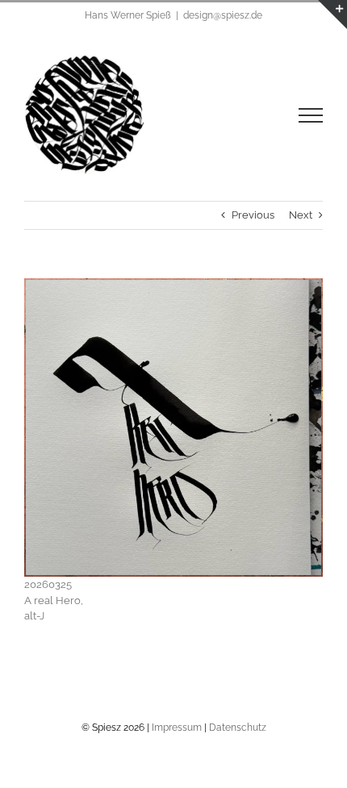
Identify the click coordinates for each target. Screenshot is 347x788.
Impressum (177, 727)
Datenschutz (237, 727)
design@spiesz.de (222, 15)
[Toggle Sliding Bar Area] (332, 14)
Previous (253, 215)
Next (300, 215)
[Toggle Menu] (311, 115)
